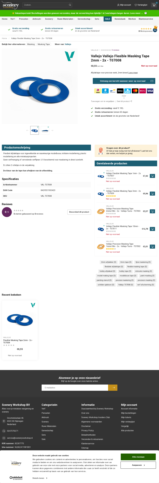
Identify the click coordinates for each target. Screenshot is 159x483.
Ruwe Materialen (65, 19)
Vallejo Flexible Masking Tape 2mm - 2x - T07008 (31, 38)
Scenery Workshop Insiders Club (95, 417)
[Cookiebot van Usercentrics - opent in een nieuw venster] (16, 478)
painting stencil (104, 280)
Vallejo (68, 44)
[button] (124, 4)
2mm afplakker (108, 262)
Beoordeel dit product (79, 212)
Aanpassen (137, 465)
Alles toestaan (138, 457)
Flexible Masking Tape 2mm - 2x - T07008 (18, 341)
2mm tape (125, 262)
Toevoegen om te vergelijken (102, 101)
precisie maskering (125, 280)
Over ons (85, 413)
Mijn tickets (126, 417)
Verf (12, 19)
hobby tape (125, 271)
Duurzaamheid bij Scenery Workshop (97, 409)
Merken (132, 19)
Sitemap (85, 448)
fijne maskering (143, 262)
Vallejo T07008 (125, 285)
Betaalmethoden (88, 435)
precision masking (146, 280)
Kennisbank (120, 19)
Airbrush (37, 19)
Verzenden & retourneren (92, 439)
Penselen (23, 19)
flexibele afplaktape (114, 267)
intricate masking (143, 271)
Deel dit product (123, 101)
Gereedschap (84, 19)
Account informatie (129, 409)
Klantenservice (146, 19)
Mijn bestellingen (128, 413)
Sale (107, 19)
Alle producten (127, 430)
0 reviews (115, 50)
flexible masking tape (137, 267)
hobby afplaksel (107, 271)
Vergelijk (125, 426)
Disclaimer (86, 426)
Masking (31, 44)
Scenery (49, 19)
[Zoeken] (70, 4)
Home (4, 19)
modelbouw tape (128, 276)
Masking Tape (44, 44)
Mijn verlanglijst (128, 422)
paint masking (147, 276)
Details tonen (38, 478)
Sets (97, 19)
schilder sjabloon (106, 285)
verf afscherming (145, 285)
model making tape (106, 276)
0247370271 (12, 431)
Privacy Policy (87, 430)
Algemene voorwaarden (91, 422)
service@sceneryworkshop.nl (20, 438)
